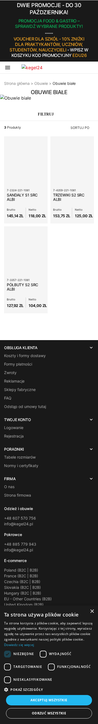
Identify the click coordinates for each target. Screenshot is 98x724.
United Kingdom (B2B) (24, 604)
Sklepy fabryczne (20, 389)
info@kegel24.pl (18, 524)
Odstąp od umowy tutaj (25, 406)
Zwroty (10, 372)
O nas (9, 486)
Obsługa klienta (21, 348)
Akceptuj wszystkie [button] (48, 700)
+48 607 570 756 (20, 518)
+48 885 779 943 (20, 544)
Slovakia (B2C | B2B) (22, 587)
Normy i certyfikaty (21, 465)
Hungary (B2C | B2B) (22, 593)
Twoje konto (17, 420)
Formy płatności (18, 364)
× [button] (92, 611)
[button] (92, 31)
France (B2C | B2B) (21, 576)
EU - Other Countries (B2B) (28, 598)
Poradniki (14, 449)
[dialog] (49, 665)
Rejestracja (14, 436)
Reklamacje (14, 381)
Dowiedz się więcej (19, 644)
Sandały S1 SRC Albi (22, 197)
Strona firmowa (17, 495)
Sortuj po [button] (80, 127)
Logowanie (13, 427)
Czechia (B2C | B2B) (22, 581)
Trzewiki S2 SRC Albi (68, 197)
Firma (10, 479)
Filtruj (46, 114)
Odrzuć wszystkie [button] (49, 713)
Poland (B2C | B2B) (21, 570)
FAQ (7, 398)
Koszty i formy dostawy (25, 355)
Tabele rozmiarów (20, 457)
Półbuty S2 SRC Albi (22, 286)
